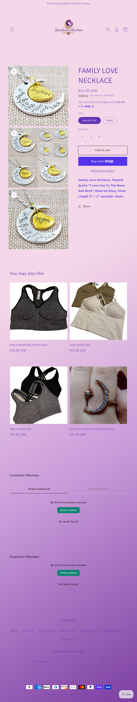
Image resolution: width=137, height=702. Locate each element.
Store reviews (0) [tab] (98, 488)
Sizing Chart (68, 639)
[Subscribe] (99, 661)
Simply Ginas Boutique (62, 694)
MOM (110, 120)
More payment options (103, 170)
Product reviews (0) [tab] (39, 488)
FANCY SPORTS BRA (20, 429)
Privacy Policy (46, 630)
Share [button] (86, 206)
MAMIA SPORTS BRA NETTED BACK (29, 345)
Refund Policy (67, 630)
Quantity (83, 129)
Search (14, 630)
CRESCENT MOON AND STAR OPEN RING (92, 429)
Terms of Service (113, 630)
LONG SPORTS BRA (80, 345)
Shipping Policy (90, 630)
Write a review (68, 510)
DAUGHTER (89, 120)
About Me (28, 630)
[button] (11, 29)
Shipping (83, 95)
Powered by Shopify (83, 694)
